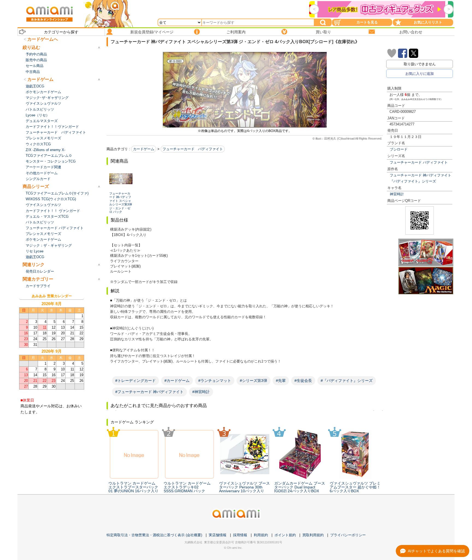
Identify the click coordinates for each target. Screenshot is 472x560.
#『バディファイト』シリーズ (347, 380)
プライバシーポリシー (348, 535)
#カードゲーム (177, 380)
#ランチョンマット (214, 380)
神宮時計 (397, 194)
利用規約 (261, 535)
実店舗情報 (217, 535)
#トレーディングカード (135, 380)
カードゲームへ (42, 39)
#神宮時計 (201, 392)
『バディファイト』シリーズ (413, 181)
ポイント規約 (285, 535)
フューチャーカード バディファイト (419, 162)
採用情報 (240, 535)
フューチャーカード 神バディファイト (420, 175)
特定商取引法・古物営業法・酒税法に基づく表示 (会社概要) (154, 535)
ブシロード (399, 149)
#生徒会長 (303, 380)
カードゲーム (143, 149)
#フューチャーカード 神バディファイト (149, 392)
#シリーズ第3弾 (253, 380)
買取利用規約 (313, 535)
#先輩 (281, 380)
